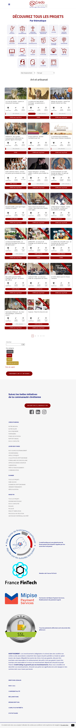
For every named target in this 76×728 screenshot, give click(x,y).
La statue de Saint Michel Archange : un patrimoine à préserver (36, 103)
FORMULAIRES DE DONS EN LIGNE (18, 460)
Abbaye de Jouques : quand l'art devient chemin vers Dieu (60, 102)
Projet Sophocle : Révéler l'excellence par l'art (35, 137)
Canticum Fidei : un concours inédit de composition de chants (37, 277)
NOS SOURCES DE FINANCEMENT (18, 450)
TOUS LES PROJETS (14, 479)
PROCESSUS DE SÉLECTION (16, 513)
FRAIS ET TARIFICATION (15, 511)
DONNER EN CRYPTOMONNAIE (17, 484)
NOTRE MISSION (13, 426)
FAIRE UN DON (12, 482)
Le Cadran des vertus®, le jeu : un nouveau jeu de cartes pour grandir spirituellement (61, 243)
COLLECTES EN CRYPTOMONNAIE (18, 458)
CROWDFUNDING (13, 453)
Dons (9, 355)
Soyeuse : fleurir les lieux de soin (38, 312)
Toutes (10, 351)
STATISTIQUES (13, 713)
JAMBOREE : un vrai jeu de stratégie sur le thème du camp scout (37, 243)
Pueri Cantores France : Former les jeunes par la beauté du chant (15, 172)
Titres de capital (10, 367)
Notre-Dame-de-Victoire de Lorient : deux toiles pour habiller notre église (38, 208)
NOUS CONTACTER (14, 441)
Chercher (8, 342)
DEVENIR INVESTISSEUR (15, 501)
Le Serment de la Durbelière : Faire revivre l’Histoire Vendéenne (61, 137)
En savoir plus (64, 725)
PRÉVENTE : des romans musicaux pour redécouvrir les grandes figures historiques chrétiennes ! (14, 139)
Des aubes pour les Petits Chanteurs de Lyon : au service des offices (14, 278)
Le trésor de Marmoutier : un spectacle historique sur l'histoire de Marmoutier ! (15, 243)
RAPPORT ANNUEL (14, 438)
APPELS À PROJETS (14, 455)
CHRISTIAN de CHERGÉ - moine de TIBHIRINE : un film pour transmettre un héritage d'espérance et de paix (60, 209)
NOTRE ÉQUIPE (13, 429)
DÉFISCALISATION (13, 489)
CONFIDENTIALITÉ (14, 691)
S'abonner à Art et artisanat (19, 373)
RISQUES (11, 506)
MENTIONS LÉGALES (15, 680)
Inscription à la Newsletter (37, 405)
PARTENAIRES (12, 434)
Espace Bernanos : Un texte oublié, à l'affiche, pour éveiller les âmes (38, 173)
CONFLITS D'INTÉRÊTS (16, 707)
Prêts (9, 359)
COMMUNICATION (14, 470)
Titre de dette (12, 363)
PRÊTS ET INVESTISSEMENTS (16, 467)
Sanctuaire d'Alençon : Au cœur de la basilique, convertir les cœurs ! (14, 313)
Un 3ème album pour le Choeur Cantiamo (60, 277)
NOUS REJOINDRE (13, 431)
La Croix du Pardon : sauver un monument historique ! (14, 102)
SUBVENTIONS (13, 465)
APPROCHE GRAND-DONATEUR (17, 463)
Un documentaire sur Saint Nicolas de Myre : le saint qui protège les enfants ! (59, 173)
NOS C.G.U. (12, 685)
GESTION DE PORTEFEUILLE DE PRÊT (19, 516)
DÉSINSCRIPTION (14, 702)
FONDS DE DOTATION (15, 436)
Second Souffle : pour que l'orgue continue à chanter (15, 207)
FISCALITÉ (11, 508)
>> (44, 336)
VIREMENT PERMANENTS (15, 487)
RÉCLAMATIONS (14, 696)
